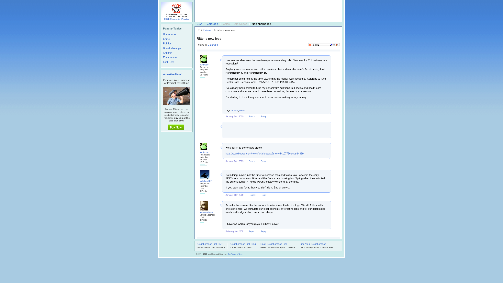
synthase (204, 64)
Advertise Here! (172, 74)
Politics (234, 110)
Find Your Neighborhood (313, 244)
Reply (263, 116)
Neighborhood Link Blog (243, 244)
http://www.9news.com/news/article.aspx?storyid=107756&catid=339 (265, 153)
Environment (170, 57)
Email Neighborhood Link (273, 244)
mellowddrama (206, 212)
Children (167, 52)
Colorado (212, 23)
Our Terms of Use (235, 254)
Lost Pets (168, 62)
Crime (166, 39)
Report (252, 116)
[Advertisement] (267, 11)
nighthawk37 (206, 181)
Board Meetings (172, 48)
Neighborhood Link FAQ (209, 244)
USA (199, 23)
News (242, 110)
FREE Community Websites (176, 19)
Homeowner (169, 34)
